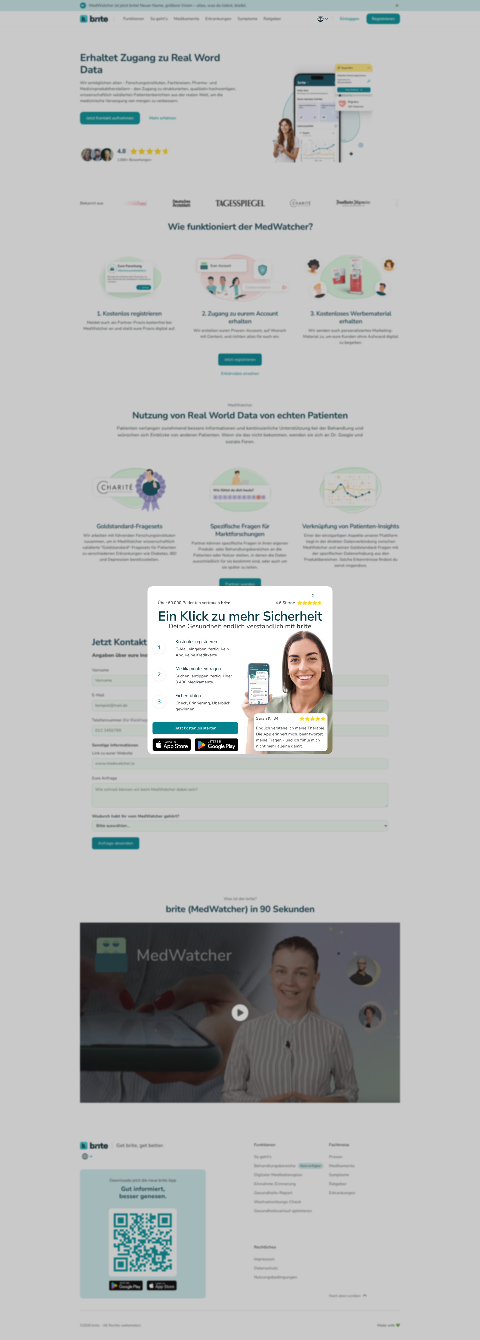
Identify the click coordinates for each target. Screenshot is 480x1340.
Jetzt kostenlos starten (195, 728)
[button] (323, 19)
